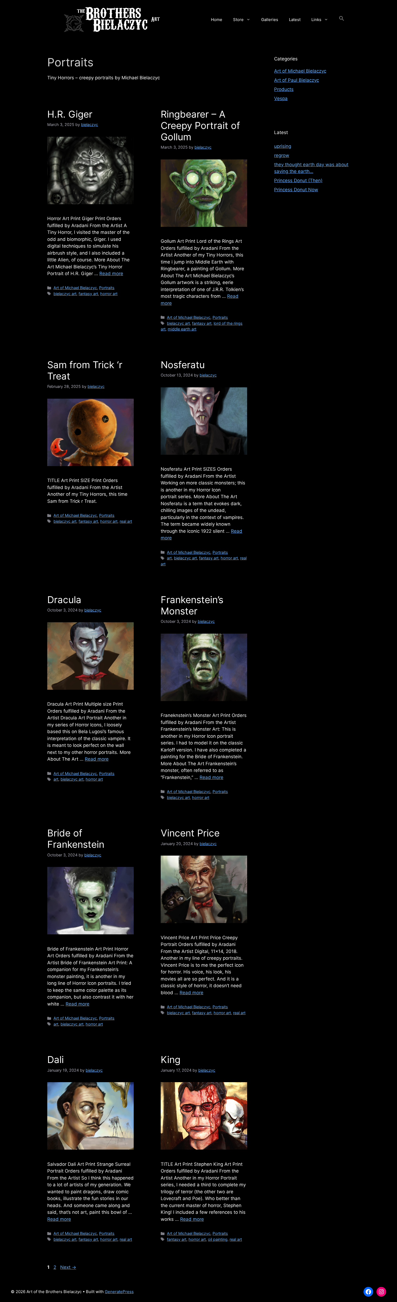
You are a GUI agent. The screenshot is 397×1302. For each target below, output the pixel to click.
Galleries (269, 19)
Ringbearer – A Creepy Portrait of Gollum (200, 125)
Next (68, 1267)
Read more (111, 273)
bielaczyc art (64, 293)
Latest (295, 19)
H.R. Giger (69, 114)
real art (126, 521)
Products (284, 89)
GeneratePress (119, 1291)
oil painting (217, 1239)
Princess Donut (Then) (298, 180)
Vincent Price (190, 833)
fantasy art (88, 293)
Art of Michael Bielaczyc (75, 287)
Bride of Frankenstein (75, 838)
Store (238, 19)
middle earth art (182, 329)
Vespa (281, 98)
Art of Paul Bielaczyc (296, 80)
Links (316, 19)
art (169, 558)
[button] (342, 20)
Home (216, 19)
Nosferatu (183, 364)
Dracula (64, 599)
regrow (281, 155)
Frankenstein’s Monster (192, 605)
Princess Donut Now (296, 189)
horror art (108, 293)
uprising (282, 146)
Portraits (107, 287)
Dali (55, 1059)
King (170, 1059)
